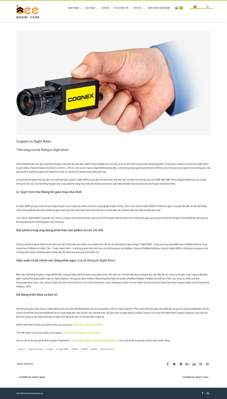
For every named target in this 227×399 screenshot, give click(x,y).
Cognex (21, 349)
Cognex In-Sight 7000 (196, 377)
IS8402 (84, 349)
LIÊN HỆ (105, 8)
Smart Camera (107, 349)
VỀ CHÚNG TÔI (121, 8)
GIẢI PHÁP (90, 8)
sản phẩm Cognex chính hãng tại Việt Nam (94, 340)
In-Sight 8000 (62, 349)
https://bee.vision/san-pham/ (87, 324)
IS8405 (94, 349)
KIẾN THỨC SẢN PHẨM (159, 8)
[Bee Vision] (28, 11)
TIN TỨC (137, 8)
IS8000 (75, 349)
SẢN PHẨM (73, 8)
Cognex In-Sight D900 (30, 377)
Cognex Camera (35, 349)
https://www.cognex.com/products (82, 332)
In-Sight (49, 349)
